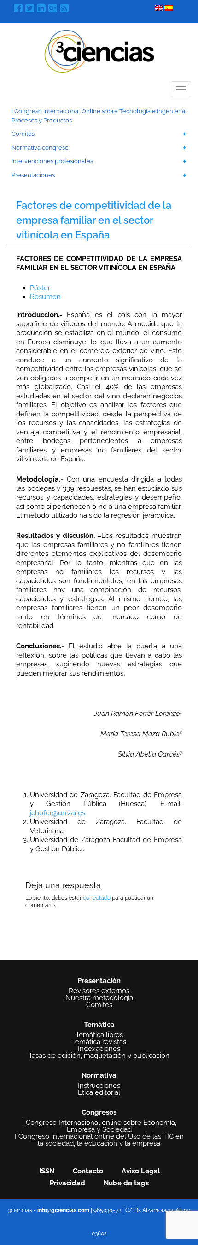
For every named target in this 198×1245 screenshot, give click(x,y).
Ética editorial (99, 1092)
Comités (23, 133)
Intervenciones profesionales (52, 161)
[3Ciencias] (99, 50)
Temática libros (99, 1034)
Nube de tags (126, 1183)
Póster (40, 288)
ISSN (46, 1171)
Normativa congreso (40, 147)
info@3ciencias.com (63, 1210)
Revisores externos (99, 991)
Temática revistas (99, 1041)
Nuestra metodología (99, 998)
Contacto (88, 1171)
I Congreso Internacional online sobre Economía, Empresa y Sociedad (99, 1126)
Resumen (45, 297)
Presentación (99, 980)
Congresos (99, 1112)
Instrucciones (99, 1085)
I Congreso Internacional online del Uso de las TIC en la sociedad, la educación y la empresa (99, 1140)
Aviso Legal (141, 1171)
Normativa (99, 1075)
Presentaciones (33, 174)
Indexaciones (99, 1048)
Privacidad (67, 1183)
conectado (97, 898)
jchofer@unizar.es (57, 813)
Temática (99, 1024)
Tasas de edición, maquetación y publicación (99, 1055)
